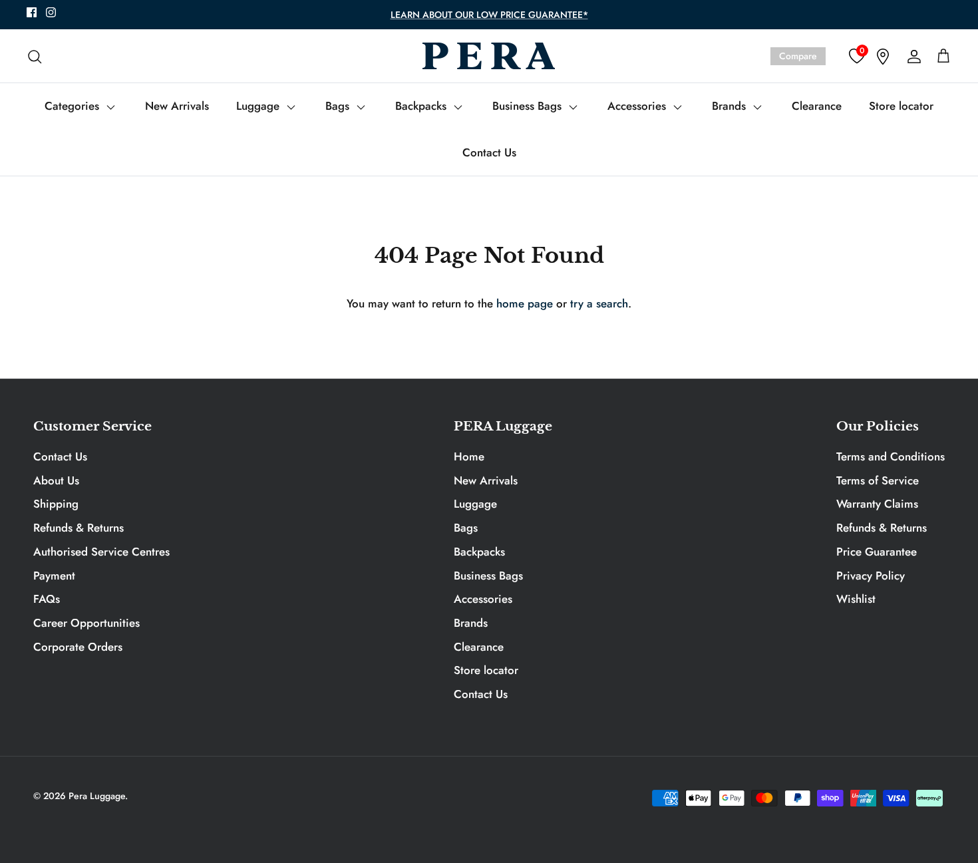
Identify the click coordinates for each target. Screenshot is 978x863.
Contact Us (489, 152)
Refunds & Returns (78, 528)
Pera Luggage (97, 795)
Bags (339, 106)
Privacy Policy (870, 576)
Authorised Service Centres (101, 552)
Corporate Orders (77, 647)
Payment (54, 576)
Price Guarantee (876, 552)
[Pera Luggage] (489, 56)
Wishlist (856, 599)
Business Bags (528, 106)
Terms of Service (877, 480)
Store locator (901, 106)
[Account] (911, 56)
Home (469, 456)
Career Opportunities (86, 623)
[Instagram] (51, 12)
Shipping (56, 504)
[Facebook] (32, 12)
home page (524, 303)
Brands (730, 106)
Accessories (638, 106)
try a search (599, 303)
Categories (73, 106)
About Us (56, 480)
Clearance (817, 106)
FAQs (46, 599)
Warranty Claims (877, 504)
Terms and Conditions (890, 456)
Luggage (259, 106)
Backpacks (422, 106)
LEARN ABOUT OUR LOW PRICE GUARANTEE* (489, 14)
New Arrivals (177, 106)
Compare (798, 56)
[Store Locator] (883, 56)
